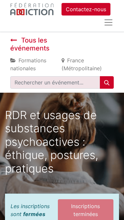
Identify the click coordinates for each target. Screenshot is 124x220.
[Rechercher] (107, 82)
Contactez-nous (86, 9)
